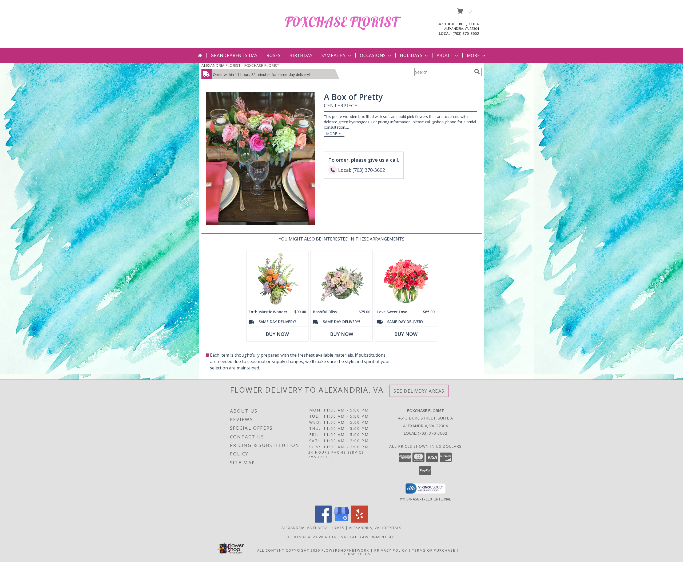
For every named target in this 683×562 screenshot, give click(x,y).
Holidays (411, 55)
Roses (274, 55)
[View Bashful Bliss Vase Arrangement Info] (341, 279)
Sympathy (333, 55)
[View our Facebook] (323, 521)
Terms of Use (358, 553)
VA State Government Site (368, 537)
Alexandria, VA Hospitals (375, 527)
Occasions (373, 55)
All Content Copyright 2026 (288, 550)
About (445, 55)
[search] (477, 72)
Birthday (300, 55)
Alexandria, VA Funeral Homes (312, 527)
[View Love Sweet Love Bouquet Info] (406, 279)
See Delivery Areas (419, 391)
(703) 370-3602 (465, 33)
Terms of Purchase (433, 550)
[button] (464, 11)
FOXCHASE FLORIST (341, 21)
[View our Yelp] (359, 521)
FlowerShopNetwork (345, 550)
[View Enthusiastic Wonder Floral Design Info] (277, 279)
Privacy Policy (390, 550)
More (473, 55)
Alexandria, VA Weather (312, 537)
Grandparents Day (234, 55)
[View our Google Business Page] (341, 521)
